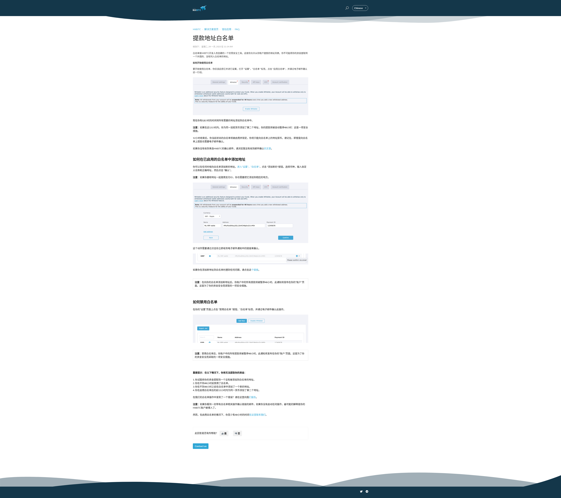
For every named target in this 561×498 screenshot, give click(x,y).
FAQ (237, 29)
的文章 (267, 148)
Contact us (201, 446)
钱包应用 (226, 29)
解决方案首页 (211, 29)
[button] (346, 8)
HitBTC (197, 29)
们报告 (252, 397)
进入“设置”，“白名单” (248, 166)
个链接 (254, 269)
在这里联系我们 (257, 414)
